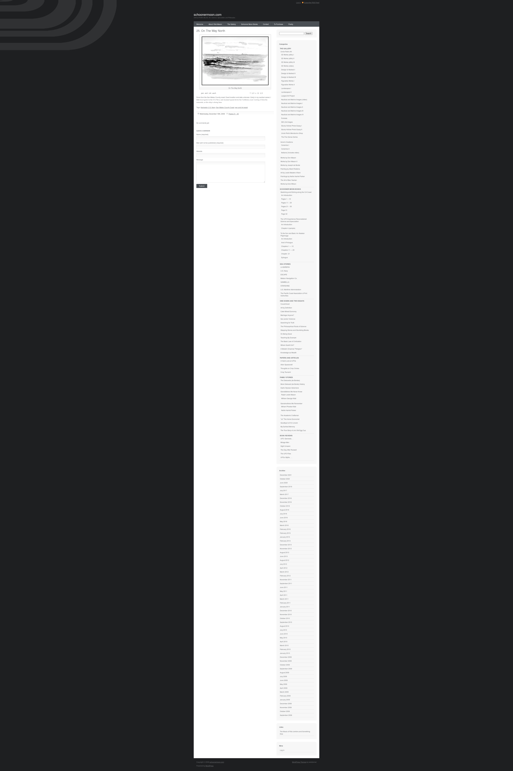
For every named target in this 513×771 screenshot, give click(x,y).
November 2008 (286, 707)
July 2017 (283, 490)
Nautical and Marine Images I (291, 103)
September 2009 (286, 668)
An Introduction (286, 195)
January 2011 (285, 606)
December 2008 (286, 703)
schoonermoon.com (207, 14)
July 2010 (283, 630)
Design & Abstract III (288, 77)
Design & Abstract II (288, 73)
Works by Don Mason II (289, 161)
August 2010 (284, 626)
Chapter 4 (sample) (288, 228)
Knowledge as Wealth (288, 352)
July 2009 (283, 676)
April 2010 (283, 641)
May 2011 (283, 591)
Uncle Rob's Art (286, 51)
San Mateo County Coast (225, 107)
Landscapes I (286, 88)
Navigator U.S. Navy (208, 107)
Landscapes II (286, 92)
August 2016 (284, 510)
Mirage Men (285, 442)
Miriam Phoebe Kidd (288, 406)
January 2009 (285, 699)
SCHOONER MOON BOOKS (290, 189)
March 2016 (284, 525)
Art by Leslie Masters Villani (291, 172)
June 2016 (284, 517)
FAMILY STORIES (286, 377)
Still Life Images (287, 122)
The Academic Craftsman (290, 415)
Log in (298, 2)
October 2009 (285, 665)
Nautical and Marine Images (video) (294, 99)
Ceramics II (285, 149)
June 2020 (284, 482)
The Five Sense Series (289, 137)
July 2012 (283, 564)
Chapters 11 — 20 (287, 250)
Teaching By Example (288, 337)
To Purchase (278, 24)
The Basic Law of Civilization (291, 341)
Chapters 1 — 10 (287, 246)
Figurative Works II (288, 84)
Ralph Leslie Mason (288, 394)
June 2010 (284, 634)
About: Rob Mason (215, 24)
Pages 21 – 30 (286, 206)
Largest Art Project (288, 96)
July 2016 (283, 513)
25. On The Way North (210, 30)
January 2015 (285, 537)
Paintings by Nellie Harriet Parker (293, 176)
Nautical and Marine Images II (292, 107)
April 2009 (283, 688)
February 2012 (285, 575)
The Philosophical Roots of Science (293, 326)
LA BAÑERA (285, 267)
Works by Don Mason (288, 157)
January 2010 (285, 653)
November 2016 (286, 502)
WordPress (209, 766)
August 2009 (284, 672)
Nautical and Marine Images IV (292, 114)
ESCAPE (284, 274)
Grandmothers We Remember (291, 403)
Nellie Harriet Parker (288, 410)
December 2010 (286, 610)
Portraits (284, 118)
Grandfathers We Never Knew (291, 391)
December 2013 (286, 544)
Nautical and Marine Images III (292, 111)
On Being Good (286, 334)
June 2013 (284, 556)
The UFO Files (286, 453)
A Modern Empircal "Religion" (291, 349)
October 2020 (285, 479)
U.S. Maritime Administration (291, 289)
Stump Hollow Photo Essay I (291, 126)
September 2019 (286, 486)
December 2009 (286, 657)
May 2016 (283, 521)
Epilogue (284, 257)
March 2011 (284, 599)
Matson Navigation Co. (289, 278)
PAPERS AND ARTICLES (289, 358)
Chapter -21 (285, 254)
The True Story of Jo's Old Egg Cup (293, 430)
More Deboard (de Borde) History (293, 384)
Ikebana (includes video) (290, 152)
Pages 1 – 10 (286, 199)
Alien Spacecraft (286, 364)
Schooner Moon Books (249, 24)
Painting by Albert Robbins (290, 169)
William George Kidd (288, 398)
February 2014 (285, 541)
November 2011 (286, 579)
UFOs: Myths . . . (286, 457)
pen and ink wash (241, 107)
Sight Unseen (285, 446)
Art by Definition (286, 307)
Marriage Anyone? (287, 315)
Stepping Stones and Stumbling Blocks (295, 330)
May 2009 (283, 684)
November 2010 (286, 614)
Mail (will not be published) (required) (210, 143)
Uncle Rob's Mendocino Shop (292, 133)
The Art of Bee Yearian (289, 180)
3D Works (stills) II (287, 58)
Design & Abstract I (288, 69)
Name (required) (202, 134)
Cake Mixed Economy (288, 311)
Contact (266, 24)
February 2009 (285, 696)
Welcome (199, 24)
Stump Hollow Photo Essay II (291, 129)
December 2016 (286, 498)
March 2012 (284, 572)
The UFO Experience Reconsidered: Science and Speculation (294, 220)
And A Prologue (287, 242)
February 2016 (285, 529)
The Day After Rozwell (289, 450)
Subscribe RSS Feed (311, 2)
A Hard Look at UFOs (288, 361)
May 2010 (283, 637)
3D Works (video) (287, 66)
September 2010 (286, 622)
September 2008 (286, 715)
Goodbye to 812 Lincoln (289, 423)
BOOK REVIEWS (286, 435)
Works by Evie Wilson (288, 184)
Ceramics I (285, 145)
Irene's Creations (287, 142)
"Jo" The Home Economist (290, 419)
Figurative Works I (287, 81)
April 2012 (283, 568)
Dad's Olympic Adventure (290, 388)
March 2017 (284, 494)
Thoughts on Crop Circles (290, 368)
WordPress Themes (299, 762)
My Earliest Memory (288, 426)
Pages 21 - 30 (234, 114)
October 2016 (285, 506)
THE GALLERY (285, 48)
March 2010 (284, 645)
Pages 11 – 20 (286, 202)
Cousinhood (285, 304)
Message (199, 159)
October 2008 (285, 711)
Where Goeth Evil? (287, 345)
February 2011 (285, 603)
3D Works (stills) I (287, 54)
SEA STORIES (285, 264)
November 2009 (286, 661)
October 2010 (285, 618)
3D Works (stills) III (288, 62)
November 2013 (286, 548)
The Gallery (231, 24)
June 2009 (284, 680)
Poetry (290, 24)
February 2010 (285, 649)
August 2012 (284, 560)
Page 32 (284, 214)
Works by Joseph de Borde (290, 165)
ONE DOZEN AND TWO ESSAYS (292, 301)
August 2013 (284, 552)
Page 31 (284, 210)
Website (199, 151)
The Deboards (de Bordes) (290, 380)
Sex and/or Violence (288, 319)
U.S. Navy (284, 271)
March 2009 (284, 692)
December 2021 (286, 475)
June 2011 (284, 587)
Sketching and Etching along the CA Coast (296, 192)
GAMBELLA (285, 282)
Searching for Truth (287, 322)
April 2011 (283, 595)
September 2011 (286, 583)
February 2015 (285, 533)
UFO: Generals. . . (287, 438)
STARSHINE (285, 286)
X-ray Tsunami (286, 372)
